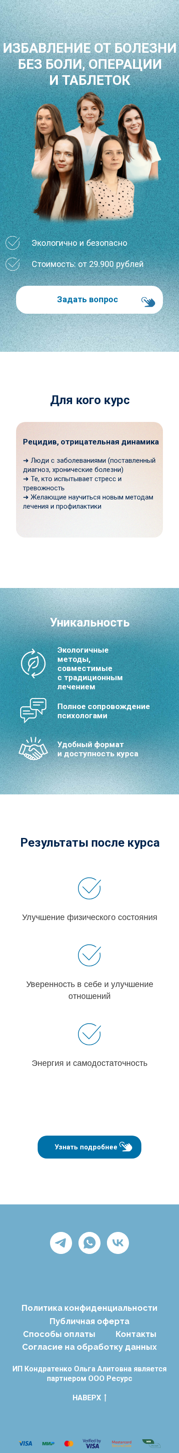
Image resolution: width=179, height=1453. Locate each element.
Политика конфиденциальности (89, 1308)
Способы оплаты (59, 1334)
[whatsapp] (89, 1243)
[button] (125, 1146)
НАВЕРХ (87, 1397)
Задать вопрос (87, 299)
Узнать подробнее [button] (86, 1147)
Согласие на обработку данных (89, 1347)
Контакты (136, 1334)
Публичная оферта (89, 1321)
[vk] (118, 1243)
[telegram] (61, 1243)
